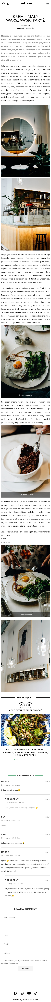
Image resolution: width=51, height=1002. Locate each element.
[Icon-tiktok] (36, 993)
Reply (47, 781)
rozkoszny (26, 3)
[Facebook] (3, 3)
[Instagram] (8, 3)
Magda (5, 852)
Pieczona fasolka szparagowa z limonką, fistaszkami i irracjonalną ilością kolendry (25, 752)
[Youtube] (29, 993)
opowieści (21, 28)
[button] (48, 3)
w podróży (30, 28)
